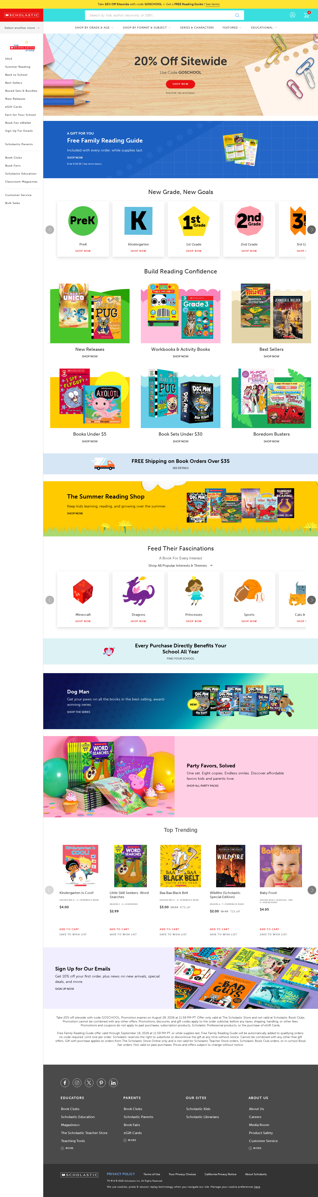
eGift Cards (13, 106)
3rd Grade (305, 244)
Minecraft (83, 615)
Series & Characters (197, 27)
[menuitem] (94, 28)
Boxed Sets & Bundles (21, 90)
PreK (83, 244)
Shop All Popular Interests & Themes (178, 565)
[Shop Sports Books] (249, 591)
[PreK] (83, 221)
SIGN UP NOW (64, 988)
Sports (249, 615)
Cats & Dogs (304, 615)
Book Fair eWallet (18, 122)
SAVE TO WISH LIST (73, 934)
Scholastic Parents (19, 144)
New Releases (15, 98)
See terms (213, 4)
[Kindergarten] (138, 221)
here (257, 1186)
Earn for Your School (20, 114)
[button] (49, 890)
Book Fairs (13, 165)
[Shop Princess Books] (193, 591)
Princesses (193, 615)
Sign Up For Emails (19, 130)
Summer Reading (18, 66)
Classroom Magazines (21, 181)
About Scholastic (256, 1174)
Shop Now (83, 251)
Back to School (16, 74)
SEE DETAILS (181, 468)
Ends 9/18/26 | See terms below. (84, 163)
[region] (180, 890)
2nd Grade (249, 244)
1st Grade (193, 244)
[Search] (237, 15)
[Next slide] (311, 229)
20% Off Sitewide (180, 61)
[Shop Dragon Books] (138, 591)
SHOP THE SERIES (78, 712)
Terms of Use (151, 1174)
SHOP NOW (75, 157)
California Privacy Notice (220, 1174)
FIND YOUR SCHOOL (180, 658)
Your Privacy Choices (182, 1174)
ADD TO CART (69, 929)
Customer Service (18, 195)
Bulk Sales (12, 203)
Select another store (20, 27)
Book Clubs (13, 157)
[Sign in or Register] (293, 15)
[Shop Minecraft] (83, 591)
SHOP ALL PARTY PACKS (202, 785)
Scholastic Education (21, 173)
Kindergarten (138, 244)
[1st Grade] (193, 221)
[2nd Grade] (249, 221)
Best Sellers (13, 82)
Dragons (138, 615)
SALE (8, 58)
